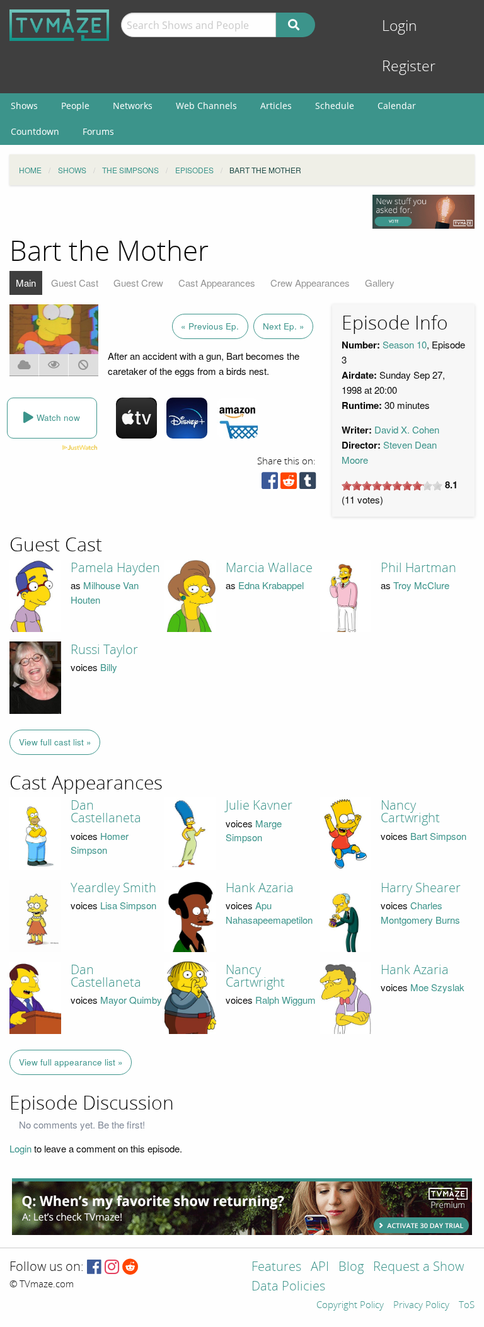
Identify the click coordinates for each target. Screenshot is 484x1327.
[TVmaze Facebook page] (94, 1267)
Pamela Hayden (115, 567)
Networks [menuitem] (133, 106)
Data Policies (288, 1287)
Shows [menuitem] (24, 106)
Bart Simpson (438, 835)
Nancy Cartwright (410, 811)
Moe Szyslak (437, 987)
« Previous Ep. (210, 326)
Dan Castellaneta (106, 811)
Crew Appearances (310, 282)
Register (408, 66)
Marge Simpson (254, 830)
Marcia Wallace (269, 567)
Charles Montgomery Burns (420, 912)
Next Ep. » (283, 326)
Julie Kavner (259, 805)
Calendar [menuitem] (396, 106)
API (320, 1267)
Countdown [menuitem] (35, 131)
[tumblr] (307, 483)
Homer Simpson (100, 843)
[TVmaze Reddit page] (130, 1267)
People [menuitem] (75, 106)
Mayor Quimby (131, 999)
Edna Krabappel (271, 585)
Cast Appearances (216, 282)
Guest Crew (138, 282)
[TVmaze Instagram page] (112, 1267)
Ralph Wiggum (285, 999)
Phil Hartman (418, 567)
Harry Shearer (421, 887)
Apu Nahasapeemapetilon (269, 912)
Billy (108, 667)
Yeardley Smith (113, 887)
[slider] (392, 486)
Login (399, 26)
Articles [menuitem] (276, 106)
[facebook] (270, 483)
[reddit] (288, 483)
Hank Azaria (260, 887)
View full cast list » (55, 742)
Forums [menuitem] (98, 131)
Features (276, 1267)
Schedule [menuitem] (334, 106)
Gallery (380, 282)
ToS (467, 1306)
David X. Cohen (406, 429)
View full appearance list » (71, 1062)
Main (26, 282)
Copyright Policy (350, 1306)
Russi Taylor (104, 649)
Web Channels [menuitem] (206, 106)
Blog (351, 1267)
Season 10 (405, 344)
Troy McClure (421, 585)
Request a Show (418, 1267)
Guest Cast (74, 282)
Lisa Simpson (128, 905)
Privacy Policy (421, 1306)
